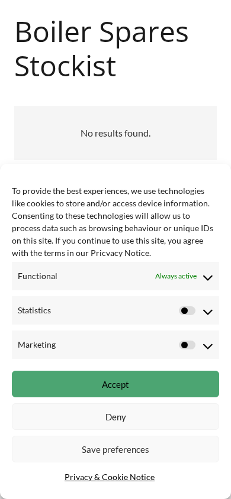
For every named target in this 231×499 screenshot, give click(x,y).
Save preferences (115, 449)
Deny (115, 416)
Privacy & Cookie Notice (110, 477)
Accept (115, 384)
